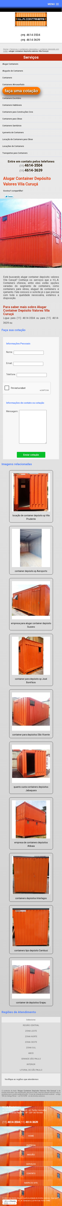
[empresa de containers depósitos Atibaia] (31, 818)
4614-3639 (33, 39)
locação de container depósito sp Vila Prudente (31, 517)
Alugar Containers (10, 64)
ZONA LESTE (31, 1031)
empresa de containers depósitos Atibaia (31, 844)
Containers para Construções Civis (17, 112)
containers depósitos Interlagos (31, 898)
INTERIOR (31, 1064)
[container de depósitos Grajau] (31, 978)
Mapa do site (31, 1183)
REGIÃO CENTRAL (31, 1025)
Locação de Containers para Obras (17, 139)
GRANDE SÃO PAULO (31, 1059)
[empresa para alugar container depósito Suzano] (31, 599)
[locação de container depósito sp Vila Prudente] (31, 491)
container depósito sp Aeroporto (31, 571)
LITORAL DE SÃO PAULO (31, 1070)
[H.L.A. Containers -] (31, 19)
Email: (9, 363)
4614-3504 (33, 34)
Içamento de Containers (13, 132)
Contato (31, 1173)
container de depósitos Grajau (31, 1002)
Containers (7, 78)
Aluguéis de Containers (12, 71)
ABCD (31, 1053)
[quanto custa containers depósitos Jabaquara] (31, 763)
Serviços (31, 57)
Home (31, 1136)
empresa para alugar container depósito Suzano (31, 625)
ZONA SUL (31, 1047)
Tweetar (9, 196)
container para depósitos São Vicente (31, 734)
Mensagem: (12, 411)
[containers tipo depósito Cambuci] (31, 926)
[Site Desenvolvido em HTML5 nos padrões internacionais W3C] (9, 1203)
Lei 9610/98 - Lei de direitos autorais (31, 1096)
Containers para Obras (12, 119)
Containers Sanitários (11, 126)
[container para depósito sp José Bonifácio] (31, 655)
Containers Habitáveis (12, 105)
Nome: (10, 352)
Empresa (31, 1145)
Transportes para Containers (15, 153)
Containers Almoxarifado (13, 84)
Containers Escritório (11, 98)
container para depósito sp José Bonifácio (31, 681)
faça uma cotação (21, 91)
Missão (31, 1154)
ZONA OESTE (31, 1042)
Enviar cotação (31, 455)
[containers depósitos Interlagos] (31, 874)
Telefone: (11, 374)
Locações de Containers (13, 146)
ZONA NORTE (31, 1036)
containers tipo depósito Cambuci (31, 950)
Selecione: (31, 1020)
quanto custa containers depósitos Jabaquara (31, 789)
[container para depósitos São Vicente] (31, 710)
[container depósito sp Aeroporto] (31, 547)
